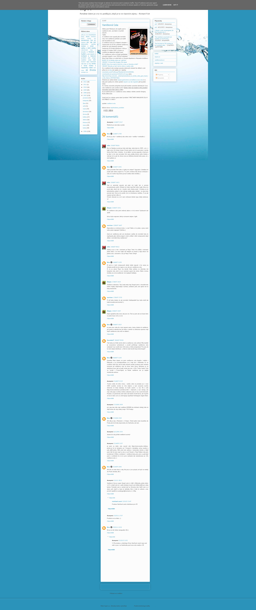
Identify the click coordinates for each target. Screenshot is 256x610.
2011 (85, 84)
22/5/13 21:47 (126, 501)
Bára (108, 134)
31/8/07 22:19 (118, 381)
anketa (87, 35)
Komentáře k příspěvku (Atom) (132, 593)
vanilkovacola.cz (159, 60)
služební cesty (86, 60)
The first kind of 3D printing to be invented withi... (164, 44)
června (85, 114)
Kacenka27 (110, 340)
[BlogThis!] (106, 111)
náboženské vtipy (87, 50)
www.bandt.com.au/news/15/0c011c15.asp (115, 74)
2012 (85, 82)
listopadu (86, 100)
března (85, 122)
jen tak (89, 42)
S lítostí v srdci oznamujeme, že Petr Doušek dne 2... (164, 31)
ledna (85, 128)
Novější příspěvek (108, 586)
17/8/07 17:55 (117, 297)
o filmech (90, 52)
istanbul (83, 42)
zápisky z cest (159, 63)
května (85, 117)
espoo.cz (157, 57)
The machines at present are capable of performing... (163, 38)
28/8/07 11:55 (117, 358)
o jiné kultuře (90, 54)
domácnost (85, 40)
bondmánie (92, 35)
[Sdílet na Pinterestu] (112, 111)
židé (87, 72)
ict (95, 40)
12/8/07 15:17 (118, 122)
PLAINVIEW (130, 606)
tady (110, 70)
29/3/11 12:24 (117, 527)
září (84, 106)
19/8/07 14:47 (116, 311)
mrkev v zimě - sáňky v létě (88, 47)
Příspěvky (160, 75)
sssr (94, 60)
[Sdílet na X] (108, 111)
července (86, 111)
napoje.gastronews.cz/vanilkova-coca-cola (130, 80)
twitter (156, 53)
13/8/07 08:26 (115, 145)
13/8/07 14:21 (115, 182)
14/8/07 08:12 (115, 247)
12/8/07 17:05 (117, 134)
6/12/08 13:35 (118, 432)
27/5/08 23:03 (117, 418)
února (85, 125)
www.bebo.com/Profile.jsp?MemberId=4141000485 (118, 72)
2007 (85, 95)
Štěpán (109, 208)
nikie (108, 145)
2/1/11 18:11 (118, 480)
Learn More (167, 5)
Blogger (152, 606)
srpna (85, 109)
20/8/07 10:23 (117, 324)
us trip (89, 64)
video (91, 67)
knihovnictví (84, 44)
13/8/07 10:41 (117, 167)
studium (83, 61)
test (85, 64)
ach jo (83, 35)
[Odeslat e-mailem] (105, 111)
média (93, 48)
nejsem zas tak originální (131, 82)
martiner (110, 225)
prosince (85, 98)
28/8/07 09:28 (119, 340)
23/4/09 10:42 (117, 467)
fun (91, 40)
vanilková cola (111, 103)
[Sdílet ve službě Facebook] (110, 111)
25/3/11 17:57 (118, 515)
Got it (175, 5)
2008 (85, 93)
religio (94, 58)
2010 (85, 87)
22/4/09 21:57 (118, 443)
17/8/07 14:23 (116, 282)
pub (89, 58)
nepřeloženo (114, 108)
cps (95, 38)
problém (121, 108)
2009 (85, 90)
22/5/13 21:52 (123, 540)
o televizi (92, 56)
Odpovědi (112, 498)
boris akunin (85, 36)
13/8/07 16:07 (117, 225)
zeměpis (83, 72)
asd (156, 24)
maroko (93, 44)
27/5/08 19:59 (118, 404)
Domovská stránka (125, 586)
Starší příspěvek (142, 586)
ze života (91, 69)
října (84, 103)
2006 (85, 131)
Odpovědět (110, 128)
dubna (85, 120)
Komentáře (160, 78)
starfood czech (117, 501)
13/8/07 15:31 (116, 208)
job (95, 42)
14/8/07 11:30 (117, 262)
